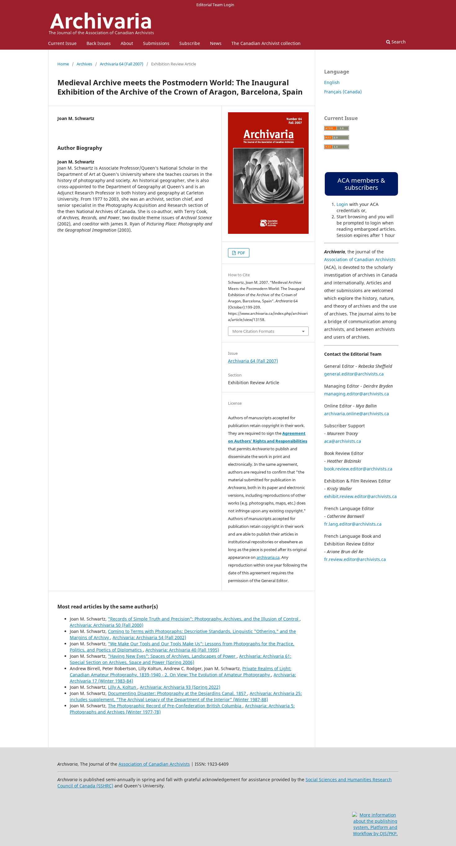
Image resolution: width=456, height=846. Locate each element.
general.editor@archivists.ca (354, 374)
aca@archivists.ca (342, 441)
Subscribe (189, 43)
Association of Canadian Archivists (360, 259)
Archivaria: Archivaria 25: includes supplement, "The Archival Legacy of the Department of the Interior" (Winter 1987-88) (186, 696)
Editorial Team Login (215, 4)
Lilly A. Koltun (122, 687)
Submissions (156, 43)
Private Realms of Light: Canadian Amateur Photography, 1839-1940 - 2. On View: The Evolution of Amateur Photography (180, 672)
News (215, 43)
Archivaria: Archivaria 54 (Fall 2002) (149, 637)
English (332, 82)
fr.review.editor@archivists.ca (355, 559)
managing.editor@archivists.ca (356, 394)
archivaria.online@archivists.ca (356, 413)
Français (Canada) (343, 92)
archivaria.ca (268, 557)
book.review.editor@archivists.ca (358, 469)
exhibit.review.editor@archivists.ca (360, 496)
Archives (84, 64)
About (127, 43)
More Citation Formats (253, 331)
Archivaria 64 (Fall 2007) (121, 64)
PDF (241, 253)
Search (398, 42)
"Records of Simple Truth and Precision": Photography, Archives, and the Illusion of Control (204, 619)
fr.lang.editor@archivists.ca (353, 524)
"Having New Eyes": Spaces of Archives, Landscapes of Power (172, 656)
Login (342, 204)
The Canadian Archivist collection (266, 43)
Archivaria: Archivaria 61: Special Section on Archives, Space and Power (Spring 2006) (180, 659)
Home (63, 64)
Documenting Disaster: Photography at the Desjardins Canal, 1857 (177, 693)
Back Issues (99, 43)
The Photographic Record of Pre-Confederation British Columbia (175, 706)
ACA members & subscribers (361, 184)
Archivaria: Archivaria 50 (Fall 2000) (106, 625)
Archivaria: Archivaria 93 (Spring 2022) (180, 687)
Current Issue (62, 43)
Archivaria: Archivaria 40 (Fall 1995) (182, 650)
